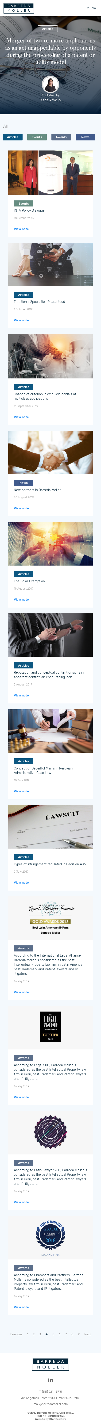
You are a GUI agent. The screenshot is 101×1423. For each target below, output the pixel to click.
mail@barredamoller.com (51, 1404)
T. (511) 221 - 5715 (50, 1391)
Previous (16, 1334)
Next (87, 1334)
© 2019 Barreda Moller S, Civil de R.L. (50, 1416)
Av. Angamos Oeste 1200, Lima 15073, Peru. (50, 1398)
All (5, 126)
